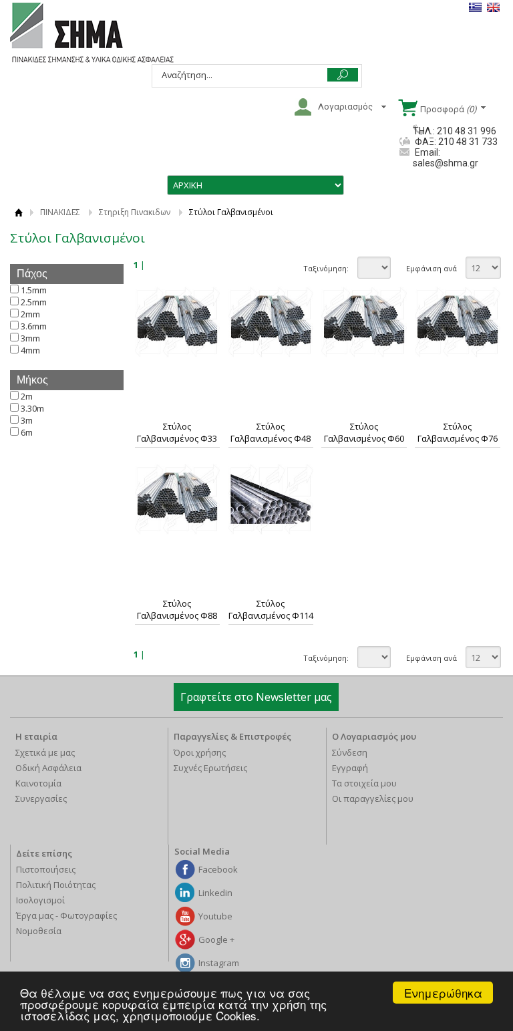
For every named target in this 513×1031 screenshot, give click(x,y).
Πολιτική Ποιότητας (56, 885)
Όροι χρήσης (200, 752)
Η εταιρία (36, 736)
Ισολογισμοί (40, 900)
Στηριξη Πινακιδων (134, 212)
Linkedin (215, 893)
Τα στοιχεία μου (364, 783)
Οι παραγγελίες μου (372, 798)
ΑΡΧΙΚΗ (18, 212)
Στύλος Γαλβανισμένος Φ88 (177, 609)
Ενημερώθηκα (443, 992)
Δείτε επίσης (44, 853)
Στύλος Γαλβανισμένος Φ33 (177, 432)
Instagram (218, 963)
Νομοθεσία (38, 931)
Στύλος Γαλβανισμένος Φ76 (457, 432)
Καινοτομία (38, 783)
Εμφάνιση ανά (431, 268)
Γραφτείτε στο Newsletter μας (256, 697)
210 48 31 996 (466, 131)
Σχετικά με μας (45, 752)
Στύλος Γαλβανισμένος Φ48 (270, 432)
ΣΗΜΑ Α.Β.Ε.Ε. (92, 33)
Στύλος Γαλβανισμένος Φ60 (364, 432)
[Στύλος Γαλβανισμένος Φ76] (457, 322)
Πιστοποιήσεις (45, 869)
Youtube (215, 916)
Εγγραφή (350, 768)
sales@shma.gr (445, 163)
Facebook (218, 869)
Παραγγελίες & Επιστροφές (232, 736)
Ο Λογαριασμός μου (374, 736)
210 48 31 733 (467, 141)
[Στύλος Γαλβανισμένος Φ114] (271, 499)
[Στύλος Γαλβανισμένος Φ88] (177, 499)
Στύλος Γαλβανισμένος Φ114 (270, 609)
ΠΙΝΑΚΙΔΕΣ (60, 212)
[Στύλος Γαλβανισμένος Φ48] (271, 322)
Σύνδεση (349, 752)
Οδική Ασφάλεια (48, 768)
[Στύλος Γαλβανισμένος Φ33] (177, 322)
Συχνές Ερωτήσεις (210, 768)
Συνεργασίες (41, 798)
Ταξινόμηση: (326, 268)
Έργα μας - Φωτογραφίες (66, 915)
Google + (216, 939)
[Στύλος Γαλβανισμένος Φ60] (364, 322)
